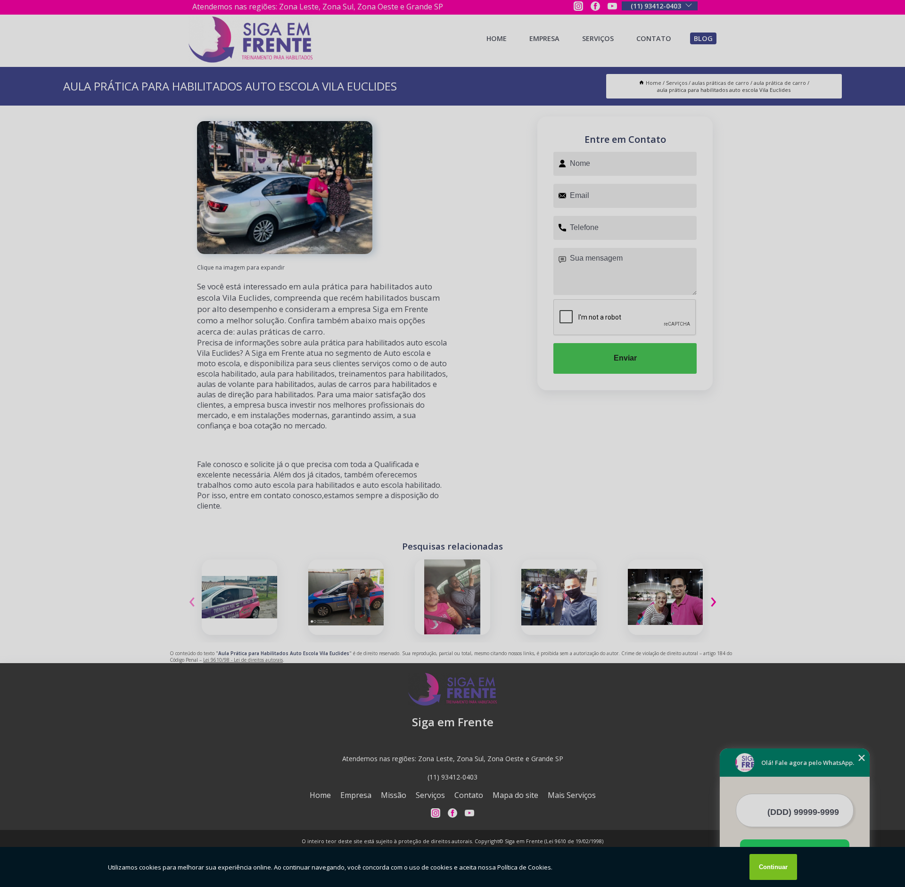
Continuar (773, 867)
